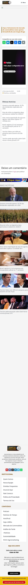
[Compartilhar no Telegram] (8, 42)
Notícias (6, 93)
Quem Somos (8, 479)
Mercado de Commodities (12, 526)
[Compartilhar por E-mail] (23, 42)
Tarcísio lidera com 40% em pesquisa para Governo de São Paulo (12, 133)
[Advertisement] (14, 153)
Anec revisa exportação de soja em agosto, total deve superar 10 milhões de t (13, 119)
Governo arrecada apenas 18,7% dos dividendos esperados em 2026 (13, 107)
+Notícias (6, 533)
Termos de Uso (8, 500)
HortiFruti (6, 518)
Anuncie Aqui (8, 490)
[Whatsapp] (21, 470)
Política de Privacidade (11, 497)
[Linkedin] (15, 470)
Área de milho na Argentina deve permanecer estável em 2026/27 (13, 113)
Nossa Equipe (8, 483)
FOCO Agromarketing (11, 540)
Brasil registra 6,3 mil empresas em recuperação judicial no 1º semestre (12, 126)
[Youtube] (7, 470)
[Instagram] (12, 470)
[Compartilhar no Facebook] (15, 42)
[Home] (6, 2)
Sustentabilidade (9, 536)
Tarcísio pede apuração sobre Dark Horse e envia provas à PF (13, 139)
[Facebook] (9, 470)
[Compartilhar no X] (11, 42)
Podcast (6, 511)
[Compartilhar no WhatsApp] (4, 42)
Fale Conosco (8, 493)
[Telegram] (18, 470)
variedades (12, 93)
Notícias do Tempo (10, 515)
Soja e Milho (7, 522)
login (14, 171)
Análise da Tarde (9, 529)
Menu (24, 2)
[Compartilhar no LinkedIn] (19, 42)
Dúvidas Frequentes (10, 486)
